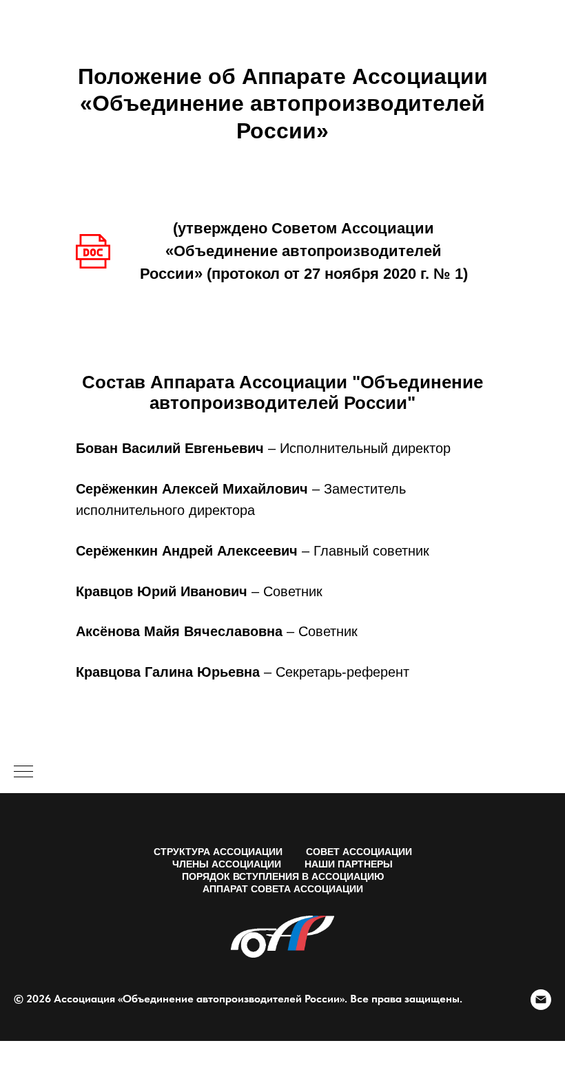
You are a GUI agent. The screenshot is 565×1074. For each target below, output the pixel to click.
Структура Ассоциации (218, 851)
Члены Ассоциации (226, 864)
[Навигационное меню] (23, 772)
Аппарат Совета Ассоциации (283, 888)
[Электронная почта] (541, 999)
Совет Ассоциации (359, 851)
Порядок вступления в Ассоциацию (283, 876)
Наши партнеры (349, 864)
